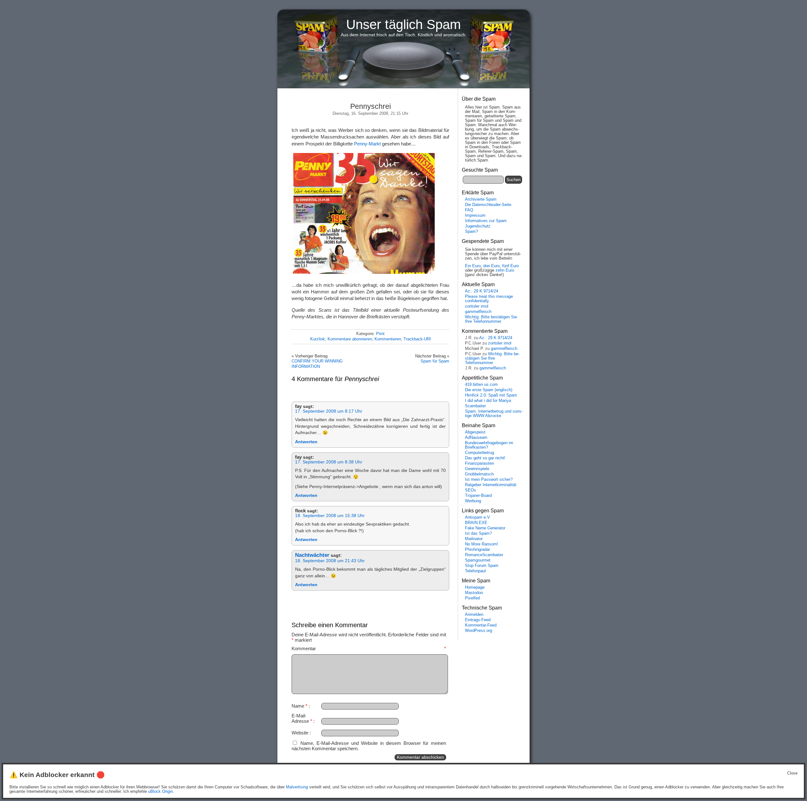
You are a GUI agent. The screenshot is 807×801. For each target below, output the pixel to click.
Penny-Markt (367, 143)
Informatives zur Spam (486, 221)
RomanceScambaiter (484, 555)
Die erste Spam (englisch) (488, 390)
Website (300, 732)
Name (299, 706)
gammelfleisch (478, 311)
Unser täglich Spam (403, 24)
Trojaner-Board (478, 495)
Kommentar (369, 648)
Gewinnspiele (477, 469)
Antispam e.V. (478, 517)
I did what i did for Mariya (488, 400)
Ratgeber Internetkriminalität (490, 485)
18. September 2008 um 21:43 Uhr (330, 560)
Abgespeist (475, 432)
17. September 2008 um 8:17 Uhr (328, 411)
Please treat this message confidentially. (489, 298)
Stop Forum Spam (481, 565)
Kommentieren (387, 339)
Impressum (475, 215)
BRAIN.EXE (476, 523)
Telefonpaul (475, 571)
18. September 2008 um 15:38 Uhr (330, 515)
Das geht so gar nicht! (485, 458)
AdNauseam (476, 437)
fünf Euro (510, 266)
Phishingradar (477, 549)
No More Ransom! (481, 544)
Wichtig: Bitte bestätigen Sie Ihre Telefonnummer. (491, 319)
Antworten (306, 441)
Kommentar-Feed (480, 625)
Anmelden (474, 614)
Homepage (475, 587)
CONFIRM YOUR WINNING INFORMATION (317, 363)
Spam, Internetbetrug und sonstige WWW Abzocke (494, 413)
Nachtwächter (312, 555)
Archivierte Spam (480, 199)
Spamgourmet (478, 560)
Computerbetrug (479, 453)
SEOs (470, 490)
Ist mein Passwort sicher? (489, 479)
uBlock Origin (160, 791)
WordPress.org (478, 630)
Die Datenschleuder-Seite (488, 205)
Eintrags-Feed (478, 620)
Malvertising (297, 787)
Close (792, 773)
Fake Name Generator (485, 528)
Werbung (473, 501)
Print (380, 333)
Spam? (471, 231)
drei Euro (491, 266)
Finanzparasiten (479, 463)
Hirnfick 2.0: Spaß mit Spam (491, 395)
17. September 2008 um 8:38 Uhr (328, 462)
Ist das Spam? (478, 533)
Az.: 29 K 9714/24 (481, 291)
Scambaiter (475, 406)
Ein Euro (473, 266)
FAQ (469, 210)
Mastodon (474, 593)
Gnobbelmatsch (479, 474)
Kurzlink (317, 339)
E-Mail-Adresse (302, 718)
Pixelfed (472, 598)
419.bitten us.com (481, 384)
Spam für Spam (435, 361)
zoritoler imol (476, 306)
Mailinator (474, 539)
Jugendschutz (478, 226)
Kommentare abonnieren (350, 339)
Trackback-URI (417, 339)
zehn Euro (505, 270)
